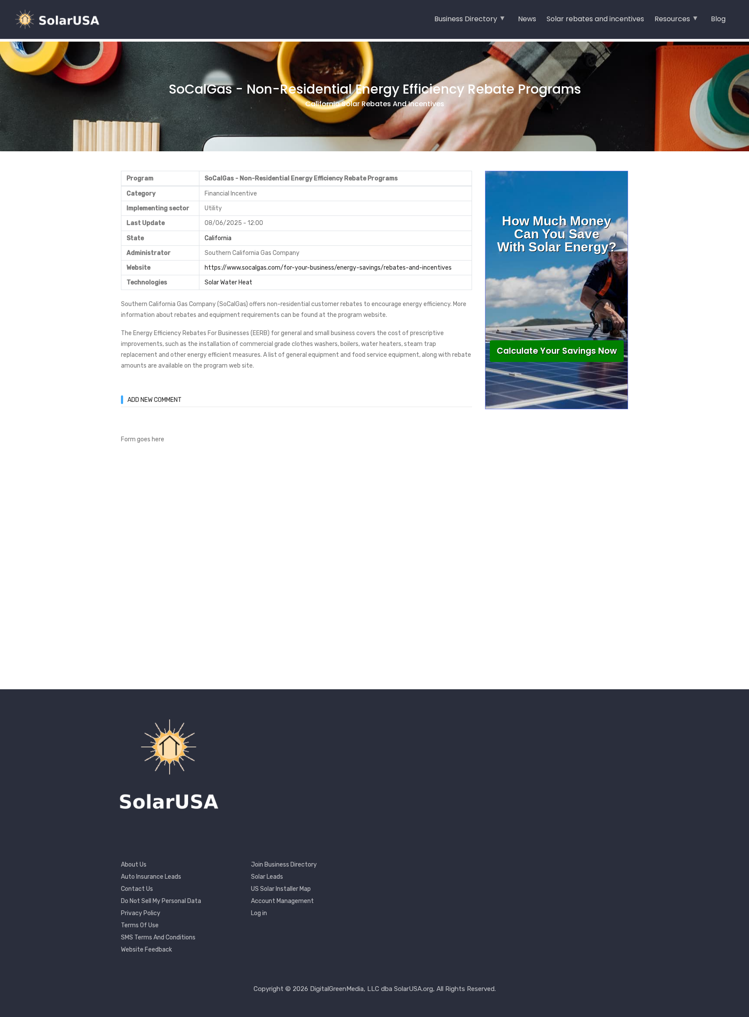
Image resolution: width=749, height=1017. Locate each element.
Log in (259, 913)
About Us (134, 864)
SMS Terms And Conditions (158, 937)
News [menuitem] (527, 19)
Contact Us (137, 889)
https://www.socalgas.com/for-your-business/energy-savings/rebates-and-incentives (328, 267)
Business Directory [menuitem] (465, 21)
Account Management (282, 901)
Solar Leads (267, 876)
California (218, 238)
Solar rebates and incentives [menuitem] (595, 19)
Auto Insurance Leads (151, 876)
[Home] (60, 19)
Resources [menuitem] (672, 21)
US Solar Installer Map (281, 889)
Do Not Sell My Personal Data (161, 901)
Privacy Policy (140, 913)
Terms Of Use (140, 925)
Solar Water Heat (228, 282)
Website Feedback (146, 949)
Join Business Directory (284, 864)
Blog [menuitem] (718, 19)
